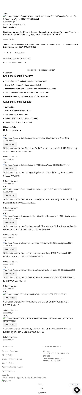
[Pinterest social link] (41, 1)
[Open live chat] (77, 390)
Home (5, 24)
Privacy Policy (7, 355)
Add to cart (19, 53)
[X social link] (38, 1)
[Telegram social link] (46, 1)
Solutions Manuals (17, 24)
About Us (5, 375)
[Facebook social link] (36, 1)
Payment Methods (8, 371)
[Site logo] (41, 5)
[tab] (32, 70)
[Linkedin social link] (43, 1)
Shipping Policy (8, 363)
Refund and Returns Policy (12, 359)
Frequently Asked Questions (12, 367)
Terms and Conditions (10, 351)
